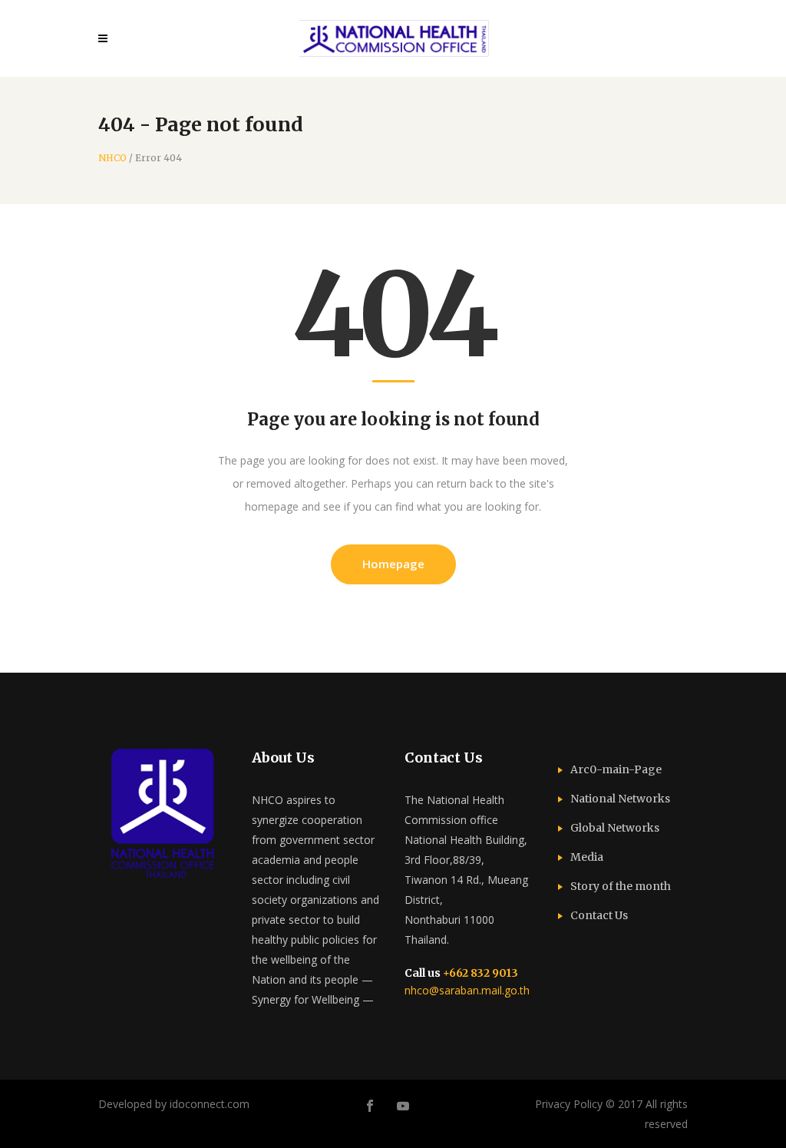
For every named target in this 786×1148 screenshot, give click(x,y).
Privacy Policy (569, 1104)
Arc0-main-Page (616, 769)
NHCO (112, 158)
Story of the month (620, 886)
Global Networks (614, 828)
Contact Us (599, 915)
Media (586, 857)
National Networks (620, 799)
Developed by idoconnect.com (173, 1104)
